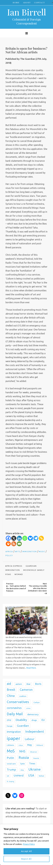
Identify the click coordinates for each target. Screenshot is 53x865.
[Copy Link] (41, 538)
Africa (9, 551)
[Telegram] (35, 538)
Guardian (31, 566)
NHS (22, 751)
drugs (34, 720)
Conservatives (18, 702)
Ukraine (34, 769)
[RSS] (13, 543)
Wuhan (41, 776)
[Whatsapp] (24, 538)
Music (42, 551)
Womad (19, 574)
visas (8, 574)
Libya (21, 745)
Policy (9, 555)
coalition (22, 696)
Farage (9, 726)
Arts (17, 551)
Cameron (26, 689)
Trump (11, 769)
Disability (21, 719)
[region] (26, 844)
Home (16, 2)
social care (11, 764)
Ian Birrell (26, 12)
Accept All (26, 851)
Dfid (9, 720)
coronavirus (14, 707)
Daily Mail (15, 714)
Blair (28, 684)
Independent (34, 731)
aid (9, 683)
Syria (22, 763)
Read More (31, 668)
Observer (33, 752)
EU (43, 719)
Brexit (11, 689)
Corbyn (36, 702)
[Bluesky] (30, 538)
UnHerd (19, 775)
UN (8, 776)
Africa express (13, 566)
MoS (11, 751)
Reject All (26, 859)
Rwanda (36, 758)
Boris (38, 683)
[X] (13, 538)
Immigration (29, 551)
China (11, 695)
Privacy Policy (29, 844)
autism (19, 684)
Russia (24, 758)
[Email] (19, 543)
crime (28, 708)
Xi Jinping (10, 781)
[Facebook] (8, 538)
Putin (10, 757)
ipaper (13, 738)
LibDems (10, 745)
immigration (12, 570)
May (29, 744)
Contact (39, 2)
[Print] (8, 543)
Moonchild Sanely (34, 570)
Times (32, 763)
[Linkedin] (19, 538)
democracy (33, 714)
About (27, 2)
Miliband (39, 745)
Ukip (22, 770)
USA (31, 775)
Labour (29, 739)
